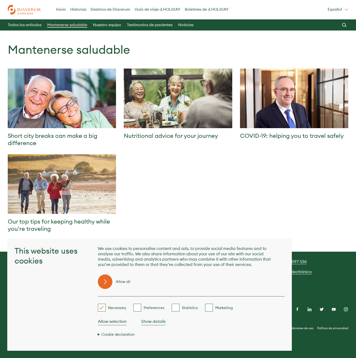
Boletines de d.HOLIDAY (207, 9)
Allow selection (112, 321)
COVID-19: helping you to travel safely (292, 135)
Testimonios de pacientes (149, 24)
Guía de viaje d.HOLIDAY (157, 9)
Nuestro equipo (107, 24)
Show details (153, 321)
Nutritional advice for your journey (171, 135)
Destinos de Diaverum (110, 9)
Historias (78, 9)
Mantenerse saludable (67, 24)
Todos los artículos (24, 24)
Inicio (61, 9)
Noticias (185, 24)
